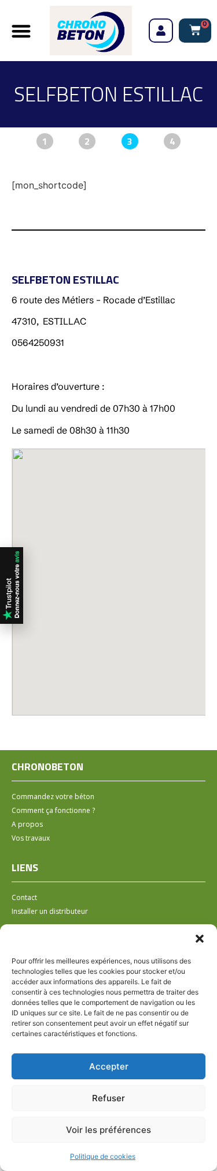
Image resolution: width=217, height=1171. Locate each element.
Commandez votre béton (53, 796)
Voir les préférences (108, 1129)
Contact (24, 897)
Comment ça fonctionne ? (53, 810)
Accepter (108, 1066)
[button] (199, 938)
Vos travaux (31, 838)
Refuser (108, 1098)
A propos (27, 824)
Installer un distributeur (50, 911)
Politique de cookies (102, 1156)
